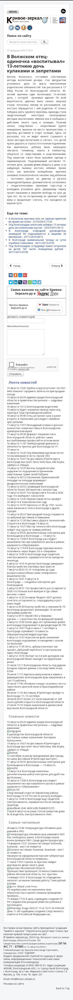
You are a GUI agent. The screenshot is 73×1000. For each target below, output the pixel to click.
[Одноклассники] (15, 275)
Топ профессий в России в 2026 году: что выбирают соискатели (35, 494)
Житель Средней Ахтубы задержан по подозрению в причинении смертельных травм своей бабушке (31, 471)
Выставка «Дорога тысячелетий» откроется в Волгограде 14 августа (36, 522)
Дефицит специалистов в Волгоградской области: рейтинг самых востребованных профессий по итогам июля (33, 437)
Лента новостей (23, 382)
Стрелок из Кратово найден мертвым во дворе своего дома (35, 868)
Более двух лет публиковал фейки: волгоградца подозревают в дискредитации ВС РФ (36, 623)
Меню (13, 11)
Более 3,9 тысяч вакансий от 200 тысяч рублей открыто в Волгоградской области (35, 700)
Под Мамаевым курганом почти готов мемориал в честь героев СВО (35, 454)
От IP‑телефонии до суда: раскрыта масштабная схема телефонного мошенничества (32, 572)
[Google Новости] (49, 310)
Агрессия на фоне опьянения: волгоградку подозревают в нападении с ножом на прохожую (35, 640)
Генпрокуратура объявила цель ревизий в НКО (36, 834)
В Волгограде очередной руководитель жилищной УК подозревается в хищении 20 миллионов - (37, 233)
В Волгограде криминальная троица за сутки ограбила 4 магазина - (37, 241)
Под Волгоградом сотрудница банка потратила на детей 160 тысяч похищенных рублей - (37, 249)
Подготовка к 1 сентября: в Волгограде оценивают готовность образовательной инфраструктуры (32, 631)
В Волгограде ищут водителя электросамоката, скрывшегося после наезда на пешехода (35, 557)
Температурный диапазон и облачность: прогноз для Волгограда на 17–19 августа (33, 446)
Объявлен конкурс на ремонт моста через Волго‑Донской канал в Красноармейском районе (36, 686)
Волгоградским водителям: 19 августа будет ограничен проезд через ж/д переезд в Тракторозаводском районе (33, 409)
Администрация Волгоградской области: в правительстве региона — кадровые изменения (35, 400)
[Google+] (25, 275)
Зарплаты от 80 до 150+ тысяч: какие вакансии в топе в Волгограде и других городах (35, 508)
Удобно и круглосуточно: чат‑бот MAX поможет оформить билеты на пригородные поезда (36, 391)
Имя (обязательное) (18, 326)
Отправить (15, 373)
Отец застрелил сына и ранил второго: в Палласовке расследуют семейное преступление (34, 418)
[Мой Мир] (20, 275)
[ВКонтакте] (11, 275)
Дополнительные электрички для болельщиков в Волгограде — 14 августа (36, 534)
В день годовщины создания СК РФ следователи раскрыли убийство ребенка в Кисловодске (35, 906)
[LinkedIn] (15, 282)
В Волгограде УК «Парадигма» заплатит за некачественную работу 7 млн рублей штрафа (36, 886)
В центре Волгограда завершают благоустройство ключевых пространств (35, 565)
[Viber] (25, 282)
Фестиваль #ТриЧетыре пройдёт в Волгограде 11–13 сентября (35, 694)
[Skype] (34, 282)
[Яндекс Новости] (49, 304)
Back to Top (63, 988)
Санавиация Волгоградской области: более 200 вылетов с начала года (32, 488)
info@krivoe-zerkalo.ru (23, 979)
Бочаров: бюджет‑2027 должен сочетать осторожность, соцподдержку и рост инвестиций (34, 600)
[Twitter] (11, 282)
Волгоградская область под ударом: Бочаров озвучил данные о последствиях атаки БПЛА (36, 668)
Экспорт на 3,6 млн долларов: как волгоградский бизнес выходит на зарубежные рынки (35, 659)
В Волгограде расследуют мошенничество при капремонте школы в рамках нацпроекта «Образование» (35, 541)
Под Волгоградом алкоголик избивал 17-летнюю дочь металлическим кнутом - (37, 226)
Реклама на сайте (13, 983)
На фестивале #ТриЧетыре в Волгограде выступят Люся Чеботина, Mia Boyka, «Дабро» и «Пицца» (36, 462)
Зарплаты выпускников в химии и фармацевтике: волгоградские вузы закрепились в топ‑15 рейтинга (36, 677)
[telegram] (39, 282)
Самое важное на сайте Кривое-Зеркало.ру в (36, 292)
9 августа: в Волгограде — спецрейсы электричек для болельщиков (31, 582)
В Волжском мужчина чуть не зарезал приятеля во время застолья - (37, 220)
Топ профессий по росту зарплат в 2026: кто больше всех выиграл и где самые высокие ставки (36, 591)
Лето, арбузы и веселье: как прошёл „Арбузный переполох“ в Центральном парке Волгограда (34, 649)
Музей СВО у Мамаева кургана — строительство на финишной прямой (35, 617)
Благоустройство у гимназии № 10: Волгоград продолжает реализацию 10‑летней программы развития (36, 609)
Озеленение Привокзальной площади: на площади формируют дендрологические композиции (33, 480)
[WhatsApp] (30, 282)
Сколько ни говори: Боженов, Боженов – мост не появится (35, 851)
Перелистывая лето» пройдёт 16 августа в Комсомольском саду (34, 500)
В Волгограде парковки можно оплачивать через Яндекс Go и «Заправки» (34, 549)
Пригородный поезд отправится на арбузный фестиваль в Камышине (35, 516)
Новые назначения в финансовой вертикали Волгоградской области (34, 706)
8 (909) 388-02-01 (36, 965)
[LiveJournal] (20, 282)
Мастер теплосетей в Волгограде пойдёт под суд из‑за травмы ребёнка (36, 528)
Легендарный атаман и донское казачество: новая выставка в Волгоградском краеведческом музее (35, 428)
